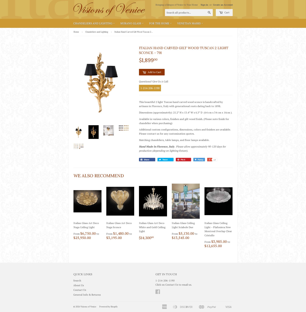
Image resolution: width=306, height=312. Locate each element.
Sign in (204, 4)
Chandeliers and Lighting (93, 23)
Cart (226, 12)
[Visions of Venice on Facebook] (157, 292)
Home (76, 31)
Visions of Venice (88, 306)
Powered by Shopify (108, 306)
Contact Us (79, 290)
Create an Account (223, 4)
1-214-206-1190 (150, 88)
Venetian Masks (189, 23)
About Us (78, 285)
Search (77, 280)
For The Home (159, 23)
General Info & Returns (87, 294)
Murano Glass (131, 23)
